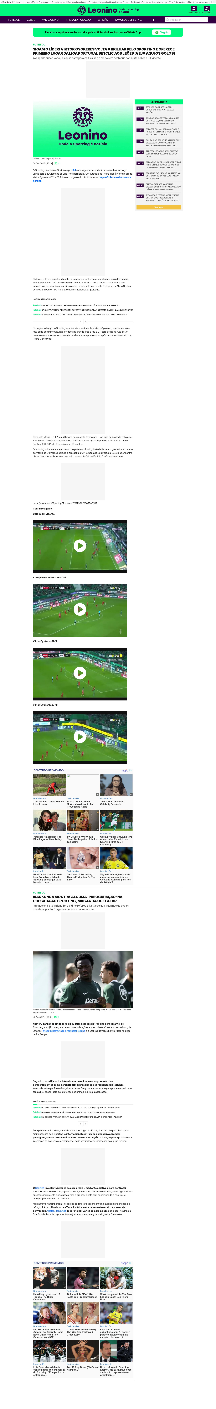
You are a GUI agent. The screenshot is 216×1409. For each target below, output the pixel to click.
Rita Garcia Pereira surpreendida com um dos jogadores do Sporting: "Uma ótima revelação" (163, 198)
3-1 (74, 170)
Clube (31, 19)
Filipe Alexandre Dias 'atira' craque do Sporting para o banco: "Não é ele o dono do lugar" (163, 187)
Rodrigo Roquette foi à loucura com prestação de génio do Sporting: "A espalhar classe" (163, 121)
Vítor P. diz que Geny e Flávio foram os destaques (189, 2)
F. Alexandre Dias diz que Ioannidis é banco (149, 2)
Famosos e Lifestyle (128, 19)
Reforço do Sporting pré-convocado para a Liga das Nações (160, 110)
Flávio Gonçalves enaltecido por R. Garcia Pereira (108, 2)
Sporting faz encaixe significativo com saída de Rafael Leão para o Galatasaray (163, 176)
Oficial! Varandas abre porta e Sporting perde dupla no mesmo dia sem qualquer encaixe (87, 310)
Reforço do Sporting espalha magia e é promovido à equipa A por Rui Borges (80, 305)
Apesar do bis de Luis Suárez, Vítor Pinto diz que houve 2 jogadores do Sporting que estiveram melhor (163, 165)
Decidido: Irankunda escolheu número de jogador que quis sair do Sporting (80, 1108)
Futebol (14, 19)
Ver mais (159, 207)
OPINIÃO (103, 19)
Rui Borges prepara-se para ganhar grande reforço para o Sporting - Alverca (81, 1117)
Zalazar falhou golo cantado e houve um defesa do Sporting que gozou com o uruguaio (163, 132)
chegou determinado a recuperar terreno (63, 1030)
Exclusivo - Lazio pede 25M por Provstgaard (31, 2)
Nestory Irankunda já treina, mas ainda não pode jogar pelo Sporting (78, 1112)
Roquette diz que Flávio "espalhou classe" (69, 2)
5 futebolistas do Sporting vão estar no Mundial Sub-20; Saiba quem (162, 154)
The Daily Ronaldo (78, 19)
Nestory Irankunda (57, 1210)
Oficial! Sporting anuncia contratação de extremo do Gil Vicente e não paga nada (84, 314)
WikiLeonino (50, 19)
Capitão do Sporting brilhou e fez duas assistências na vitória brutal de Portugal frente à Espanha (163, 143)
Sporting (40, 1187)
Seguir (163, 32)
